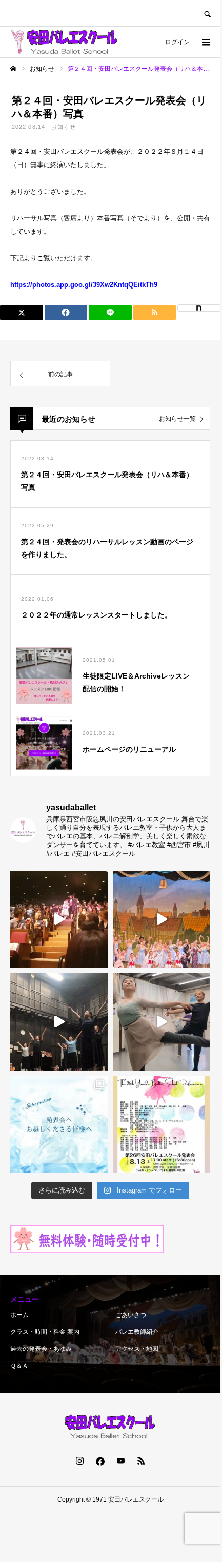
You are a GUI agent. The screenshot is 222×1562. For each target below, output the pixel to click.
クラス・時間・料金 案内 (44, 1331)
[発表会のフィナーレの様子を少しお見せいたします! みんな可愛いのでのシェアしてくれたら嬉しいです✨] (59, 919)
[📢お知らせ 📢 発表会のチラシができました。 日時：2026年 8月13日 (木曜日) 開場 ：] (161, 1124)
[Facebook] (100, 1460)
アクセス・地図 (136, 1348)
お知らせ (63, 127)
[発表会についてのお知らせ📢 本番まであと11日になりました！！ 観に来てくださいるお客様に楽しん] (59, 1124)
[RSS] (141, 1460)
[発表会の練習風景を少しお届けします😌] (161, 1022)
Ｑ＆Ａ (19, 1365)
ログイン (177, 42)
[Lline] (110, 312)
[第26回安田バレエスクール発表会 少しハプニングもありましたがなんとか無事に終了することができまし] (161, 919)
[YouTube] (120, 1460)
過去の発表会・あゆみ (41, 1348)
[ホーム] (13, 68)
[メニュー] (205, 42)
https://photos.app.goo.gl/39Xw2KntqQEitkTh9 (83, 285)
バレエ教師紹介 (136, 1331)
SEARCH (207, 13)
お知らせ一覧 (177, 418)
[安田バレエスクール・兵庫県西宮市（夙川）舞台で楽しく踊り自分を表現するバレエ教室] (64, 42)
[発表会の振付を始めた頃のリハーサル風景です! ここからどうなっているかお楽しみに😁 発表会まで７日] (59, 1022)
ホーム (19, 1315)
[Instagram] (79, 1460)
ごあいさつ (130, 1315)
